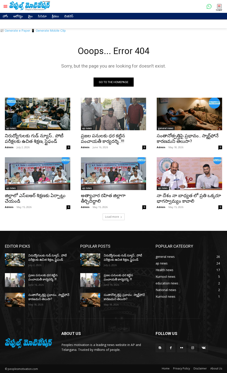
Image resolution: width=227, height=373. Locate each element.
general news (165, 128)
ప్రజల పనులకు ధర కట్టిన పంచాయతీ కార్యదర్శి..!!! (103, 138)
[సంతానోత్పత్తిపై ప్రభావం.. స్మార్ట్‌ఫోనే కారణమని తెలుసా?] (189, 114)
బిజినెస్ (68, 16)
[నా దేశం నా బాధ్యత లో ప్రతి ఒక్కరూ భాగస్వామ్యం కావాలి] (189, 173)
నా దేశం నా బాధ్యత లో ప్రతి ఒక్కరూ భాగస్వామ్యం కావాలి (189, 198)
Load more (112, 217)
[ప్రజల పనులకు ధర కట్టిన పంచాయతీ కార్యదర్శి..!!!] (113, 114)
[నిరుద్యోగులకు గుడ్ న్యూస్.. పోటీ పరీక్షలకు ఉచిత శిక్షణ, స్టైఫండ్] (37, 114)
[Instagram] (192, 348)
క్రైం (30, 16)
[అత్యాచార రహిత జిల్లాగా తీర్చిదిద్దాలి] (113, 173)
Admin (9, 147)
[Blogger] (160, 348)
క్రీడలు (55, 16)
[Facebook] (170, 348)
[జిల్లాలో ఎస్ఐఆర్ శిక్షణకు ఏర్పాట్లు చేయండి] (37, 173)
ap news (11, 128)
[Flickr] (181, 348)
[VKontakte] (203, 348)
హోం (5, 16)
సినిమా (42, 16)
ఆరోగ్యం (18, 16)
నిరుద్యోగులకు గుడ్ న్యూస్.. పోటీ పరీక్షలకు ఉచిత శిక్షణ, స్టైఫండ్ (34, 138)
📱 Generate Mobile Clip (48, 30)
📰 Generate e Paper (15, 30)
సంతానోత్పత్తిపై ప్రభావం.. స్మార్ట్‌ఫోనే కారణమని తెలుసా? (188, 138)
